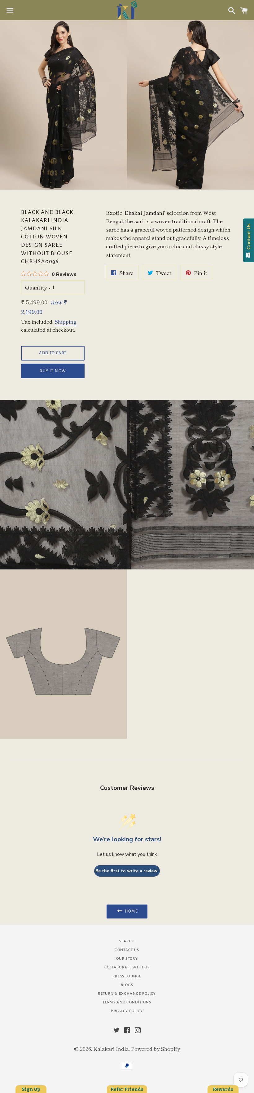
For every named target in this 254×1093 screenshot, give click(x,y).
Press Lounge (127, 976)
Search (127, 941)
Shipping (66, 321)
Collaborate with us (127, 967)
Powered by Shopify (155, 1048)
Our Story (127, 959)
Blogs (127, 985)
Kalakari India (111, 1048)
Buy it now (53, 371)
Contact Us (127, 950)
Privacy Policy (127, 1011)
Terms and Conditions (127, 1002)
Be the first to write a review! (127, 871)
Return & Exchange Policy (127, 994)
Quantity (36, 287)
